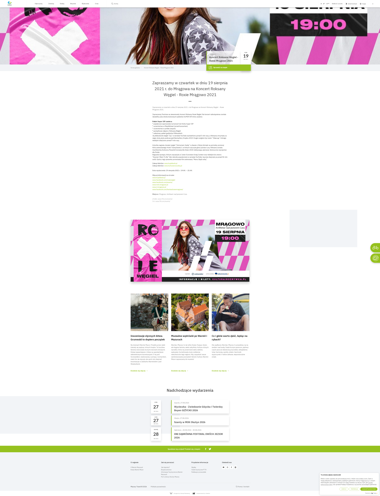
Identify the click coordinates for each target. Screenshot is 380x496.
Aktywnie (73, 4)
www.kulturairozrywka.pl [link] (173, 166)
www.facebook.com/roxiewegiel (163, 180)
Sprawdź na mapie (220, 67)
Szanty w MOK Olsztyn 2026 (189, 422)
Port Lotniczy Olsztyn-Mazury (170, 477)
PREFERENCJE (354, 489)
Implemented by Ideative (203, 493)
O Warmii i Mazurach (137, 467)
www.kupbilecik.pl (170, 163)
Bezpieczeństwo (166, 470)
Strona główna (135, 68)
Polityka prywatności (158, 487)
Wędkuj (193, 467)
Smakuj (62, 4)
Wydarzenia (85, 4)
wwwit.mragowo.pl (159, 187)
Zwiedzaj (51, 4)
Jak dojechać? (165, 467)
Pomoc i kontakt (243, 487)
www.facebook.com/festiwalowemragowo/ (167, 189)
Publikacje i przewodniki (198, 472)
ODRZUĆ (343, 489)
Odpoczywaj (38, 4)
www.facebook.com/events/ (162, 182)
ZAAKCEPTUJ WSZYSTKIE (369, 489)
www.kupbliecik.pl (158, 178)
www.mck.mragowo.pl (160, 185)
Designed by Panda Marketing (182, 493)
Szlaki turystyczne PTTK (198, 470)
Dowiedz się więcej (138, 371)
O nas (96, 4)
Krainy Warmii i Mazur (137, 470)
